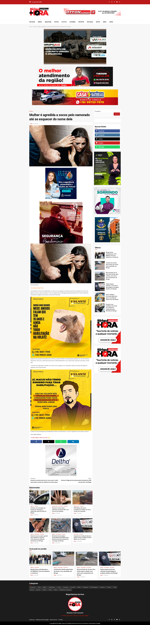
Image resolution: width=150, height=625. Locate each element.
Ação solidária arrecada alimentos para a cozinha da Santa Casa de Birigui (100, 297)
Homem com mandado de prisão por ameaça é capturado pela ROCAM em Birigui (39, 497)
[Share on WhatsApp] (61, 441)
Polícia (56, 22)
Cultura (59, 587)
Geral (104, 22)
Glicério (32, 589)
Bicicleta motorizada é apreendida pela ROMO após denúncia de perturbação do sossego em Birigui (61, 525)
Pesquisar (98, 111)
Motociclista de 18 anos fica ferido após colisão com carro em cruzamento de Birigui (100, 276)
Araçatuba (48, 22)
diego (31, 123)
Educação (90, 22)
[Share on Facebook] (36, 441)
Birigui (40, 22)
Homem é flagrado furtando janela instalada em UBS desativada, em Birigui (76, 480)
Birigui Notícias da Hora (74, 623)
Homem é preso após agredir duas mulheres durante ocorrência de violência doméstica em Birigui (39, 525)
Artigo (98, 22)
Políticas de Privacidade (42, 619)
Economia (72, 22)
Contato (60, 619)
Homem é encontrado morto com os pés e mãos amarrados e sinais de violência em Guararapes (44, 480)
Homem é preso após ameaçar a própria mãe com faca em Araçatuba (61, 497)
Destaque (32, 22)
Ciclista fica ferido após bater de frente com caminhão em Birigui (100, 265)
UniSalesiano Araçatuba (65, 589)
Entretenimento (94, 587)
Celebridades (51, 587)
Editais (79, 587)
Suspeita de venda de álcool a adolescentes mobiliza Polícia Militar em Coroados (82, 525)
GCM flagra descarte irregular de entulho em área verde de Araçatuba (82, 497)
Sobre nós (32, 619)
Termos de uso (53, 619)
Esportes (81, 22)
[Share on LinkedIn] (73, 441)
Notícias (37, 567)
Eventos (109, 587)
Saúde (111, 22)
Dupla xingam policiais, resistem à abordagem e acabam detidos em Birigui (100, 286)
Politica (64, 22)
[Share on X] (48, 441)
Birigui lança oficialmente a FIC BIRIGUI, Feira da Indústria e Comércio (100, 254)
